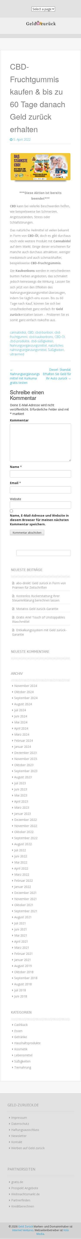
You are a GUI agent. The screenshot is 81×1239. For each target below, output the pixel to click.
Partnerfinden (20, 1200)
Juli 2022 (20, 850)
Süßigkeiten (56, 350)
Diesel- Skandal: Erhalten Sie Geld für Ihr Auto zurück (57, 373)
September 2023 (25, 771)
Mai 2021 (20, 935)
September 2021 (25, 911)
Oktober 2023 (23, 765)
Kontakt (16, 1142)
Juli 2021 (20, 923)
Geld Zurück (26, 1226)
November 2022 (25, 826)
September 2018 (25, 978)
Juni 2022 (20, 856)
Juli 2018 (20, 990)
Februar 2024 (23, 740)
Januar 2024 (22, 747)
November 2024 (25, 686)
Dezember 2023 (25, 753)
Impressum (19, 1117)
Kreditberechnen (22, 1206)
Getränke (20, 1037)
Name (14, 467)
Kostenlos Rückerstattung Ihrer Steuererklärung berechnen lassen (36, 598)
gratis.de (17, 1182)
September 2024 (25, 698)
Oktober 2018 (23, 972)
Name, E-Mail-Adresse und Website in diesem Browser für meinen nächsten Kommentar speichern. (39, 519)
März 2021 (21, 947)
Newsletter (19, 1136)
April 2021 (21, 941)
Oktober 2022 (23, 832)
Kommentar (19, 420)
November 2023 (25, 759)
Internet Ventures (22, 1230)
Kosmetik (20, 1049)
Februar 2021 (23, 954)
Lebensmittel (23, 1055)
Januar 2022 (22, 887)
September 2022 (25, 838)
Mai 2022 (20, 862)
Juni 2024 (20, 716)
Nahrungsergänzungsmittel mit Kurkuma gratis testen (25, 376)
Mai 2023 (20, 795)
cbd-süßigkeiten (42, 341)
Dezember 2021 (25, 893)
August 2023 (23, 777)
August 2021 (23, 917)
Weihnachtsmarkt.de (25, 1194)
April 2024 (21, 728)
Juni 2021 (20, 929)
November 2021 (25, 899)
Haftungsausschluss (25, 1130)
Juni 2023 (20, 789)
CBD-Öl (60, 337)
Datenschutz (20, 1124)
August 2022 (23, 844)
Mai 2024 (20, 722)
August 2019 (23, 966)
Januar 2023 (22, 814)
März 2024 (21, 734)
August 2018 (23, 984)
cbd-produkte (19, 341)
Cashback (21, 1025)
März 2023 (21, 807)
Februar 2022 (23, 880)
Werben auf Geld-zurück (28, 1148)
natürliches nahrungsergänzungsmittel (37, 347)
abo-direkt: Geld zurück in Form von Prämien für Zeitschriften (39, 585)
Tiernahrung (22, 1067)
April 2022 (21, 868)
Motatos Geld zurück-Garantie (37, 609)
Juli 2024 (20, 710)
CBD (31, 332)
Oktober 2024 (23, 692)
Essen (18, 1031)
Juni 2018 (20, 996)
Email (14, 483)
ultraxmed (17, 354)
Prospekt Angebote (24, 1188)
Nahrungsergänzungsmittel (28, 345)
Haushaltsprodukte (27, 1043)
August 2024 (23, 704)
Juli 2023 (20, 783)
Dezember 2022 (25, 820)
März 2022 (21, 874)
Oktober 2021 (23, 905)
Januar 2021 (22, 960)
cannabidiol (18, 332)
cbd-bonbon (44, 332)
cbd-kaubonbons (41, 337)
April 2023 (21, 801)
